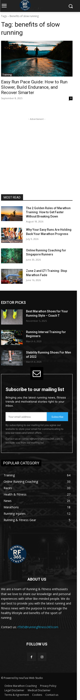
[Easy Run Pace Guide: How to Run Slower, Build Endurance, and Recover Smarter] (37, 59)
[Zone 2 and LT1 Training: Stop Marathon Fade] (12, 276)
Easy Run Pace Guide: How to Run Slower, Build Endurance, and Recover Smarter (34, 87)
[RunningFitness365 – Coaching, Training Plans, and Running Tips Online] (37, 554)
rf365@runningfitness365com (37, 627)
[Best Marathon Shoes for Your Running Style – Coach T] (12, 316)
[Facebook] (31, 657)
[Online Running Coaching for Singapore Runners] (12, 255)
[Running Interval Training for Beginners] (12, 337)
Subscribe (57, 416)
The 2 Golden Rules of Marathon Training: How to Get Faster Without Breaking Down (48, 212)
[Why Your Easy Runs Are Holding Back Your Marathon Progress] (12, 235)
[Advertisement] (37, 148)
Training (7, 74)
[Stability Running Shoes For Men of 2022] (12, 358)
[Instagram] (42, 657)
